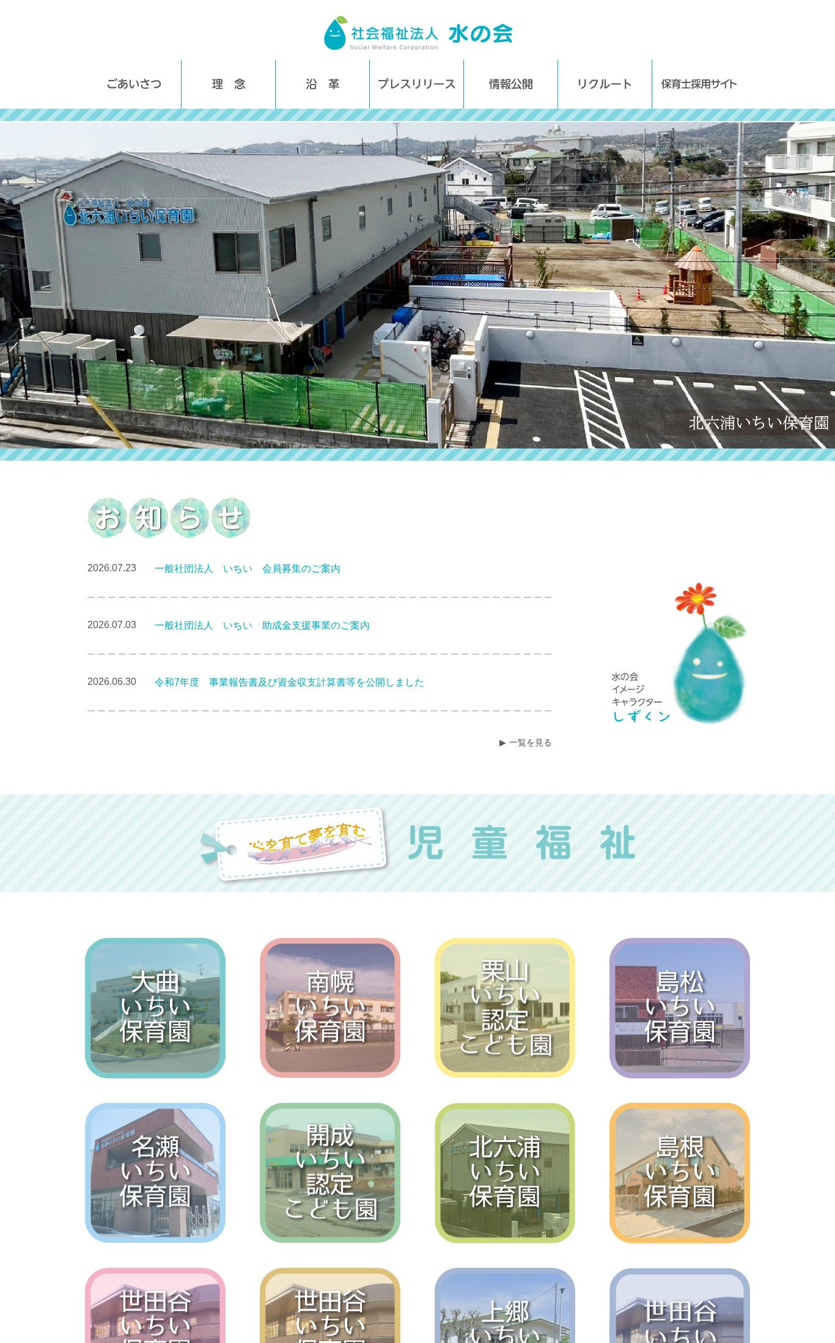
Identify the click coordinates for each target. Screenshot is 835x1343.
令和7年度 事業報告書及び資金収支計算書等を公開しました (289, 682)
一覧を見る (530, 742)
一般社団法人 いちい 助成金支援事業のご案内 (262, 625)
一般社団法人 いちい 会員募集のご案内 (247, 568)
